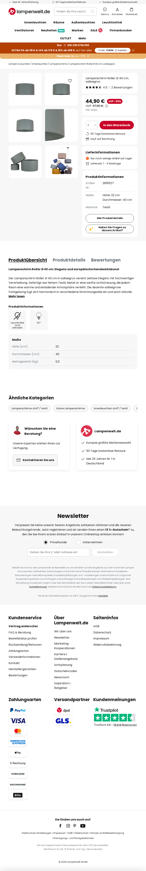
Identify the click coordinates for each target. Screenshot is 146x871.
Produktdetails (69, 260)
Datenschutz (102, 632)
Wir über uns (63, 631)
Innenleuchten (40, 63)
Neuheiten (52, 30)
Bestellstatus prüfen (23, 638)
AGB (96, 626)
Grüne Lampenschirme (70, 408)
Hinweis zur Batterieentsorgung (107, 833)
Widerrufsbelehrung (107, 645)
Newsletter (62, 638)
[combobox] (75, 11)
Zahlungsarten (19, 651)
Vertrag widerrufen (23, 626)
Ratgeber (60, 688)
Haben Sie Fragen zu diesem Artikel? (112, 229)
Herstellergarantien (22, 669)
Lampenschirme (58, 63)
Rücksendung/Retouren (25, 645)
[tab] (28, 260)
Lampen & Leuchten (19, 63)
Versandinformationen (24, 657)
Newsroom (61, 677)
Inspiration (61, 683)
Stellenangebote (66, 659)
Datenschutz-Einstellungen (36, 833)
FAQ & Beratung (20, 632)
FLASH (112, 50)
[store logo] (29, 11)
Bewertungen (106, 260)
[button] (25, 125)
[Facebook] (62, 826)
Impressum (101, 638)
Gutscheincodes (65, 671)
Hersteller (103, 595)
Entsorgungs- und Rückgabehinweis (74, 838)
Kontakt (14, 663)
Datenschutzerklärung (104, 586)
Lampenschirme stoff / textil (29, 408)
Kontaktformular (38, 586)
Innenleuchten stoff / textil (110, 408)
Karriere (60, 654)
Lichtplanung (63, 665)
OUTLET (65, 38)
